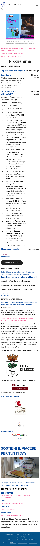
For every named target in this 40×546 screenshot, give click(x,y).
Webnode (13, 543)
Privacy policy (22, 543)
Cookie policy (33, 543)
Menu (37, 6)
